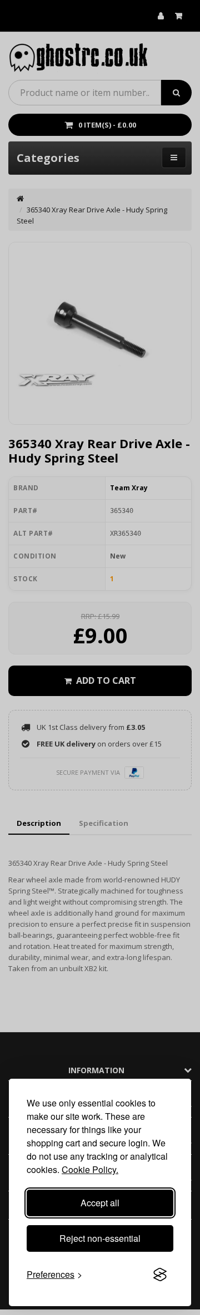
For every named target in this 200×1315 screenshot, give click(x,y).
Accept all (100, 1202)
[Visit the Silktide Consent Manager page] (160, 1274)
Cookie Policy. (90, 1169)
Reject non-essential (100, 1238)
